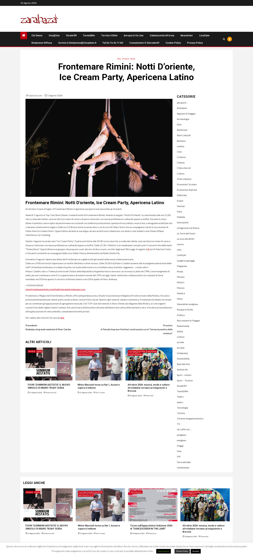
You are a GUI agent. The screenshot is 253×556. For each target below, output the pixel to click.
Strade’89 (71, 35)
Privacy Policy (195, 42)
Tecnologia (182, 407)
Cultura (82, 351)
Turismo (181, 413)
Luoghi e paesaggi (186, 260)
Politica (181, 315)
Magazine (151, 351)
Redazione (152, 533)
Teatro (180, 396)
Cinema (180, 162)
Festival (141, 351)
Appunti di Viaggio (186, 113)
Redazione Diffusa (41, 42)
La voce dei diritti (185, 238)
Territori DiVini (109, 35)
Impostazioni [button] (163, 551)
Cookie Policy (173, 42)
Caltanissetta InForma (162, 35)
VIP (179, 456)
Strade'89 (182, 385)
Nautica (181, 293)
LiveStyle (204, 35)
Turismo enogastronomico (190, 418)
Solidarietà (182, 353)
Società (98, 351)
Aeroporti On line (133, 35)
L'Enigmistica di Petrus (188, 228)
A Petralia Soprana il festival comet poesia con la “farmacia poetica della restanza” (136, 329)
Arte (179, 124)
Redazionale (183, 325)
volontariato (183, 467)
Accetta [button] (195, 551)
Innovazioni (182, 222)
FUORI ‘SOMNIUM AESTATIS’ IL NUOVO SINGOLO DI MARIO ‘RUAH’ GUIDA (49, 386)
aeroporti (181, 102)
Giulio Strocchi (35, 95)
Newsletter (187, 35)
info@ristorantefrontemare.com (69, 289)
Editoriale (182, 195)
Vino (179, 451)
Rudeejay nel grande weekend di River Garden (48, 327)
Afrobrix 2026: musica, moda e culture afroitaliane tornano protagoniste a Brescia (149, 387)
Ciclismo (181, 157)
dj (148, 249)
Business (181, 140)
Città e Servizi (184, 167)
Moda (180, 271)
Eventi (180, 200)
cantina (180, 146)
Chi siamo (36, 35)
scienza (180, 336)
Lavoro (180, 244)
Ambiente (182, 108)
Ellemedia (149, 395)
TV (92, 354)
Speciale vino (183, 364)
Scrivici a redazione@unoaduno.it (77, 42)
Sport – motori (184, 375)
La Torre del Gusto (186, 233)
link (62, 317)
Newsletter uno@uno (187, 304)
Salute (180, 331)
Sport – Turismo (185, 380)
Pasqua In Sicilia (185, 309)
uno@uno (54, 35)
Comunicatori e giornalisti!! (144, 42)
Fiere (179, 211)
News (132, 59)
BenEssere (182, 129)
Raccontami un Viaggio (188, 320)
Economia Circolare (187, 184)
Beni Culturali (183, 135)
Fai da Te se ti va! (113, 42)
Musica (125, 59)
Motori (180, 282)
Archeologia (183, 119)
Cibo (119, 59)
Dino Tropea (100, 392)
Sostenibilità (183, 358)
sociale (180, 342)
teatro (180, 402)
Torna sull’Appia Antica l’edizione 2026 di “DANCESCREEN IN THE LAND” (151, 527)
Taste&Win (89, 35)
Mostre (180, 276)
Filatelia (181, 217)
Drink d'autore (184, 178)
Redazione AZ (51, 392)
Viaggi (180, 445)
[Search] (224, 39)
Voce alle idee (184, 462)
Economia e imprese (187, 189)
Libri (179, 249)
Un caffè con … (184, 429)
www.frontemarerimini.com (39, 289)
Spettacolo (83, 354)
